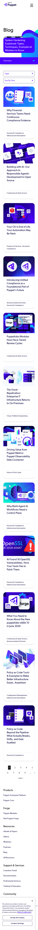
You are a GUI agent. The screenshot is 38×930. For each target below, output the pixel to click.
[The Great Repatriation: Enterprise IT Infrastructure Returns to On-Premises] (19, 393)
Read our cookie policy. (24, 912)
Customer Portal (10, 870)
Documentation (9, 875)
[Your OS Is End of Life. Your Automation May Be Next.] (19, 227)
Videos (6, 836)
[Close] (32, 900)
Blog (5, 852)
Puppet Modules (10, 813)
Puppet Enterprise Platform (14, 795)
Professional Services (12, 881)
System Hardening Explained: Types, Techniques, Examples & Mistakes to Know (18, 45)
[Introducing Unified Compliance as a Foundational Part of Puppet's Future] (19, 282)
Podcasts (7, 847)
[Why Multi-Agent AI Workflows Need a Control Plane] (19, 507)
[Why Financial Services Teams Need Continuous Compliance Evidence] (19, 112)
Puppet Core (8, 800)
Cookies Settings (17, 923)
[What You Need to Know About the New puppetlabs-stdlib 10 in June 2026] (19, 618)
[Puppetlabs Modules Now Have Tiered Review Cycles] (19, 337)
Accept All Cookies (17, 917)
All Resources (8, 857)
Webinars (7, 842)
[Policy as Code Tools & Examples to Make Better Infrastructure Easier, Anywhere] (19, 675)
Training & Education (12, 886)
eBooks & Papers (10, 831)
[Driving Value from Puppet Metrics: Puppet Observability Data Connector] (19, 452)
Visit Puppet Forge (11, 818)
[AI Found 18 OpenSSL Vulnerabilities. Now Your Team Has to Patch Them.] (19, 561)
